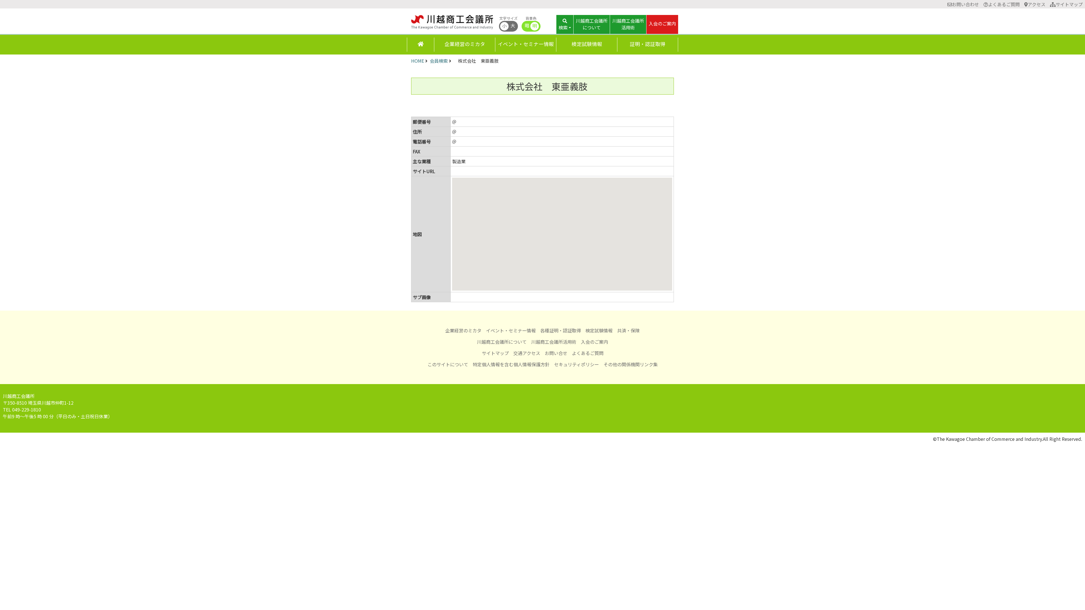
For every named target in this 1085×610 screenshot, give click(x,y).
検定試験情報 (587, 43)
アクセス (1036, 4)
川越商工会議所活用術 (553, 341)
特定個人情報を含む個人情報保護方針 (511, 364)
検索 (563, 27)
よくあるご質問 (1004, 4)
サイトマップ (1069, 4)
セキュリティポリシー (576, 364)
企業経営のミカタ (464, 43)
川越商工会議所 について (591, 24)
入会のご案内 (662, 23)
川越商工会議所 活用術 (628, 24)
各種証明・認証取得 (560, 330)
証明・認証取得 (647, 43)
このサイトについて (448, 364)
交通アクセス (526, 353)
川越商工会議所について (502, 341)
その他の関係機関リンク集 (631, 364)
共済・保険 (628, 330)
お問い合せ (556, 353)
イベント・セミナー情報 (526, 43)
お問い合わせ (965, 4)
